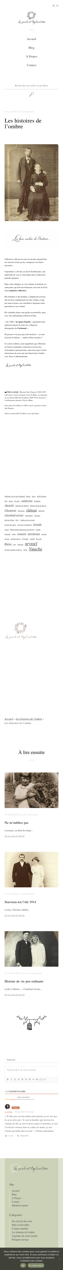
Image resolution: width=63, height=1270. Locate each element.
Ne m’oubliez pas (16, 822)
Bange (28, 496)
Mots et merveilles (20, 1224)
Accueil (31, 39)
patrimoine (34, 533)
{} (40, 1079)
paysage (44, 534)
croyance (37, 515)
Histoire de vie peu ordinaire (24, 981)
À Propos (31, 56)
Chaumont (10, 510)
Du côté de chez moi (22, 1221)
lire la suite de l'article (15, 836)
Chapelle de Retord (22, 506)
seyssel (31, 543)
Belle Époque (41, 496)
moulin (38, 529)
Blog (31, 47)
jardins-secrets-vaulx (27, 520)
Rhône (8, 544)
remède (32, 539)
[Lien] (37, 1079)
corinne (9, 1112)
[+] (44, 1079)
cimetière (41, 511)
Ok (23, 1265)
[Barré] (18, 1079)
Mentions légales (20, 1205)
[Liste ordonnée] (22, 1079)
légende (37, 524)
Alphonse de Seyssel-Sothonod (15, 496)
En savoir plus (36, 1265)
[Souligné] (15, 1079)
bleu (6, 501)
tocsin (25, 550)
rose (14, 544)
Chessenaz (21, 511)
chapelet (9, 505)
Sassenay (20, 544)
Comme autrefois (20, 1228)
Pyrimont (25, 539)
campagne (27, 500)
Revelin (38, 539)
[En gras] (7, 1079)
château (31, 510)
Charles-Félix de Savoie (38, 506)
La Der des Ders (10, 525)
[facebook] (54, 6)
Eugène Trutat (9, 520)
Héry (17, 520)
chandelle (37, 501)
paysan (7, 539)
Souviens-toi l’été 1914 (20, 901)
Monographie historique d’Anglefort (22, 529)
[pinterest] (57, 6)
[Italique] (11, 1079)
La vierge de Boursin (24, 525)
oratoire (21, 533)
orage (14, 534)
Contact (31, 65)
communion (29, 515)
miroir (7, 529)
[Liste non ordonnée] (26, 1079)
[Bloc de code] (33, 1079)
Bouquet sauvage (20, 1239)
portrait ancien (16, 539)
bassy (34, 496)
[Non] (59, 1258)
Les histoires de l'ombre (29, 719)
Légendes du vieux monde (24, 1235)
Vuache (35, 548)
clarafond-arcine (14, 515)
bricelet (17, 501)
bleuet (11, 501)
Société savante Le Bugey (13, 550)
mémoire (8, 534)
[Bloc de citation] (29, 1079)
